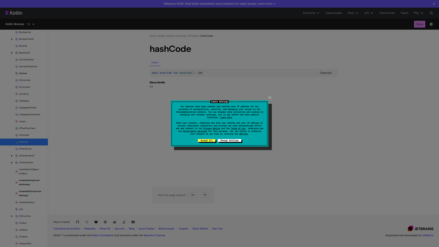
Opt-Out (243, 134)
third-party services (195, 131)
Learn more (226, 117)
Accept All (207, 140)
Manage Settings (230, 140)
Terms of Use (238, 128)
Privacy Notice (211, 128)
